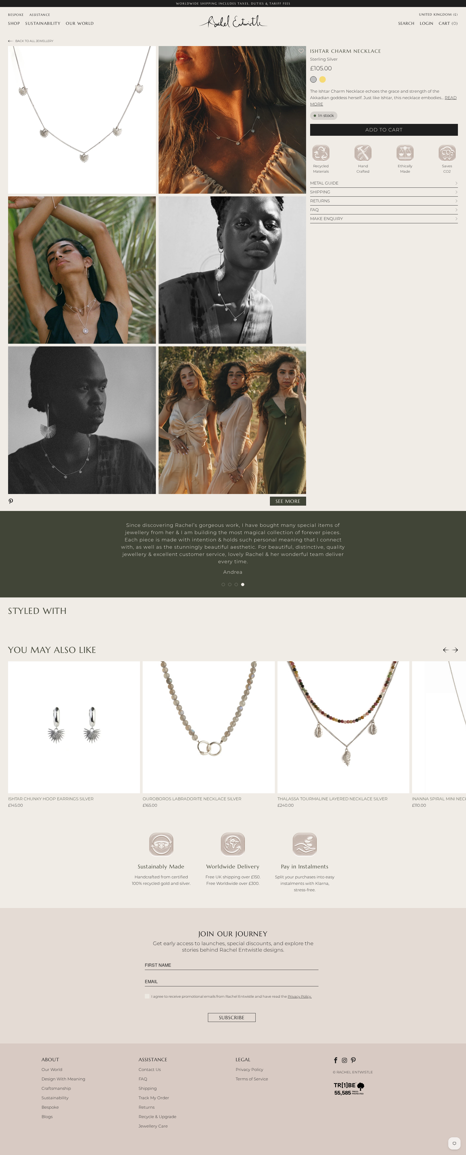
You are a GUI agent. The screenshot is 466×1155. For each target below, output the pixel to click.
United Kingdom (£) (438, 14)
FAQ (143, 1078)
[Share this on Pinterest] (11, 501)
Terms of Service (252, 1078)
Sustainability (55, 1097)
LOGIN (426, 23)
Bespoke (50, 1107)
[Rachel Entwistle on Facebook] (336, 1060)
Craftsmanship (56, 1088)
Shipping (148, 1088)
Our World (52, 1069)
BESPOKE (16, 15)
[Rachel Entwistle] (233, 22)
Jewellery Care (153, 1126)
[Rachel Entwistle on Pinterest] (353, 1060)
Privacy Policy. (300, 996)
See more (288, 501)
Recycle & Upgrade (157, 1116)
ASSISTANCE (39, 15)
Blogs (47, 1116)
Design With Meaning (63, 1078)
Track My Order (154, 1097)
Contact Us (150, 1069)
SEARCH (406, 23)
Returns (147, 1107)
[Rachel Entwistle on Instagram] (344, 1060)
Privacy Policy (249, 1069)
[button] (14, 23)
